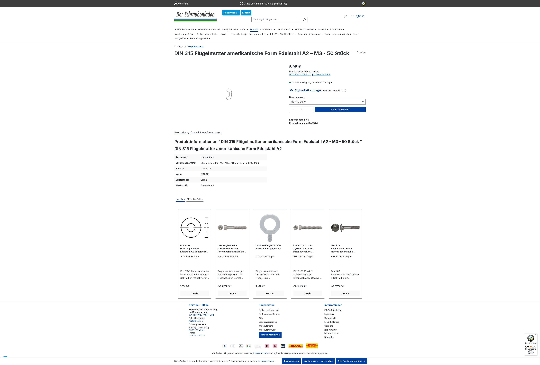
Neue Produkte (231, 13)
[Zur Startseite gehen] (195, 16)
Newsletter (329, 337)
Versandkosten (262, 353)
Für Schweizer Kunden (269, 314)
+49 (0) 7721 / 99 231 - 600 (201, 315)
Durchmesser (296, 97)
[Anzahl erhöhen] (311, 109)
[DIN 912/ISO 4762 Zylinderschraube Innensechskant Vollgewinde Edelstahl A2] (307, 228)
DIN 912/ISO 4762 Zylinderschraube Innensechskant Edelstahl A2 (232, 248)
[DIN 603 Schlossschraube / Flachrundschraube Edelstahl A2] (345, 228)
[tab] (181, 132)
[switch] (531, 352)
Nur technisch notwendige (318, 361)
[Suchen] (304, 19)
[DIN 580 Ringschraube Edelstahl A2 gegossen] (270, 228)
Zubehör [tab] (180, 199)
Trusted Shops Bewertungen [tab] (206, 132)
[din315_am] (228, 94)
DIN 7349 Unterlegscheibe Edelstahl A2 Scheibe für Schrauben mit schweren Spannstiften (194, 248)
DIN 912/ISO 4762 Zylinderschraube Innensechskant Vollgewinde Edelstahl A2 (307, 248)
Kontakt (246, 13)
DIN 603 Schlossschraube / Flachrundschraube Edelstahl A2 (342, 248)
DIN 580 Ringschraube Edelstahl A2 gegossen (268, 247)
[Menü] (535, 335)
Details (195, 293)
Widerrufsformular (267, 330)
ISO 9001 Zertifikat (332, 310)
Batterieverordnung (268, 322)
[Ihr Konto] (345, 16)
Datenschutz (330, 318)
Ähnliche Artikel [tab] (194, 199)
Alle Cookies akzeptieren (351, 361)
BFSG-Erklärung (331, 322)
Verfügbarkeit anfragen (306, 90)
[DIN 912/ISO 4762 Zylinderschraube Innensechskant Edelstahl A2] (232, 228)
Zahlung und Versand (269, 310)
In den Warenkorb (340, 109)
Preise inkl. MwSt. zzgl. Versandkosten (309, 74)
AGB (261, 318)
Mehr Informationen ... (266, 361)
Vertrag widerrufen (270, 334)
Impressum (329, 314)
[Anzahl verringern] (292, 109)
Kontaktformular (196, 321)
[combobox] (276, 19)
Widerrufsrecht (266, 326)
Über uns (183, 3)
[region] (229, 94)
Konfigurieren (291, 361)
